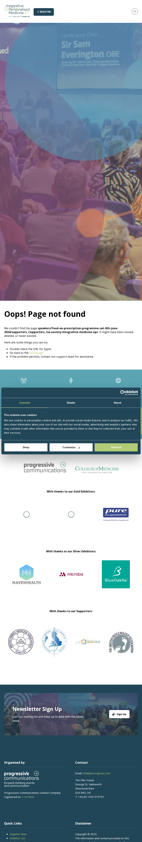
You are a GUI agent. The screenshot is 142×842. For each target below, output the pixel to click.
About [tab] (117, 402)
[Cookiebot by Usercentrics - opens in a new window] (123, 392)
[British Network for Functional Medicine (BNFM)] (87, 642)
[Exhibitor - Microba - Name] (25, 578)
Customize (69, 447)
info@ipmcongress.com (96, 773)
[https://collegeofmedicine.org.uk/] (97, 472)
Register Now (18, 834)
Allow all (116, 447)
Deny (26, 447)
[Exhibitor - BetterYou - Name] (115, 578)
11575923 (28, 797)
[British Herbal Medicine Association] (20, 642)
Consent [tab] (24, 402)
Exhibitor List (17, 838)
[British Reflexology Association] (121, 642)
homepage (36, 353)
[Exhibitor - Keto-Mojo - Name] (60, 518)
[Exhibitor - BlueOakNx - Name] (70, 578)
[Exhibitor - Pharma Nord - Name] (105, 518)
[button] (44, 12)
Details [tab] (71, 402)
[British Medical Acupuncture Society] (54, 642)
